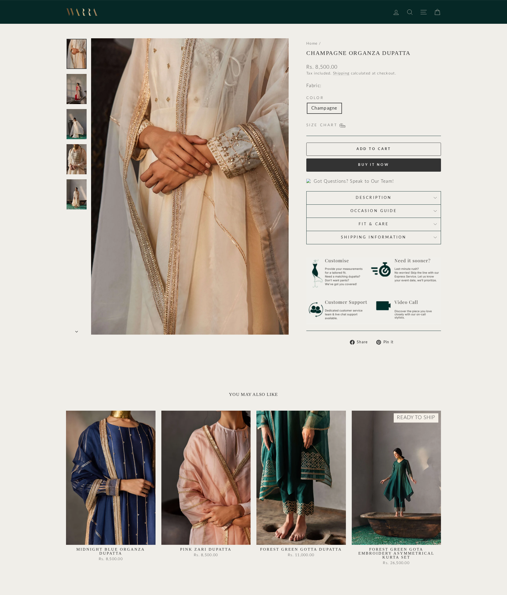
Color (315, 98)
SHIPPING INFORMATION (373, 237)
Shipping (341, 73)
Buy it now (373, 165)
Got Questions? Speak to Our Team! (354, 181)
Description (374, 198)
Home (311, 43)
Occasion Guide (373, 211)
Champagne (324, 108)
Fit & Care (374, 224)
